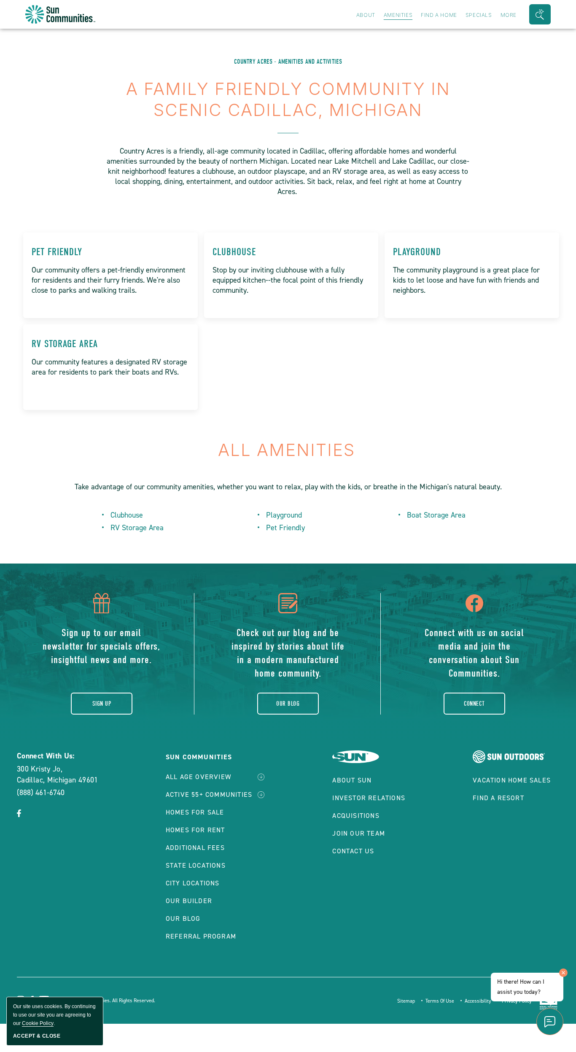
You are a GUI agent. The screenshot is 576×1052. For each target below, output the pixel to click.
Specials (479, 15)
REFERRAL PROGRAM (201, 936)
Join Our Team (358, 833)
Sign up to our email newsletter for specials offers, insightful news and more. (101, 646)
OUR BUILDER (189, 900)
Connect (474, 703)
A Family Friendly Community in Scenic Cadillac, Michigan (288, 99)
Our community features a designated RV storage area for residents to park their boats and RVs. (109, 367)
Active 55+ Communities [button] (209, 794)
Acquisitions (355, 815)
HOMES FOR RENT (195, 829)
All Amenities (288, 450)
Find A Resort (498, 797)
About (365, 15)
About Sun (351, 780)
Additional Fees (195, 847)
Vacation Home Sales (512, 780)
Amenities (398, 15)
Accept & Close (36, 1036)
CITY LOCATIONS (193, 883)
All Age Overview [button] (198, 776)
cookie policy (38, 1023)
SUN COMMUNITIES (199, 757)
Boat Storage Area (436, 515)
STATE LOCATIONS (196, 865)
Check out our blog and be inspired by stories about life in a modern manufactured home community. (288, 653)
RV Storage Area (65, 344)
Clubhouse (234, 252)
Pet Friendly (57, 252)
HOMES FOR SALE (195, 812)
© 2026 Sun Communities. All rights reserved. (104, 1000)
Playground (417, 252)
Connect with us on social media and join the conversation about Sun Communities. (474, 653)
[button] (540, 14)
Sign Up (101, 703)
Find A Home (439, 15)
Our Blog (287, 703)
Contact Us (353, 851)
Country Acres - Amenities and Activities (288, 61)
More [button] (509, 15)
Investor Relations (368, 797)
